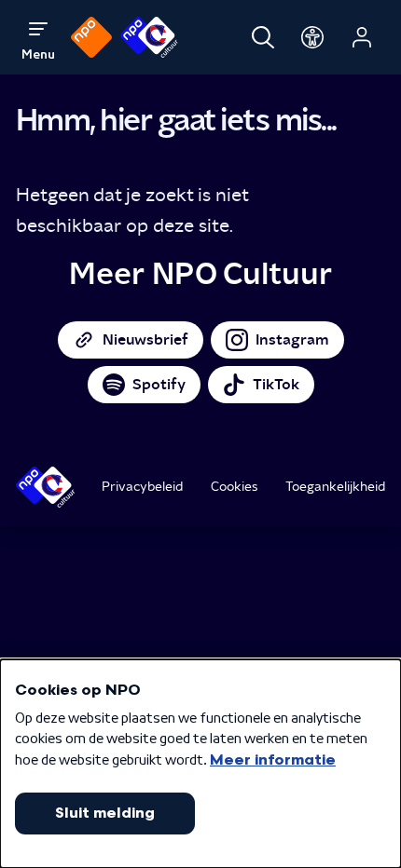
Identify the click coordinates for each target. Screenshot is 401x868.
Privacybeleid (142, 486)
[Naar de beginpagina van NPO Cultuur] (148, 37)
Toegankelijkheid (335, 486)
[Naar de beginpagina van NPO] (91, 37)
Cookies (234, 486)
